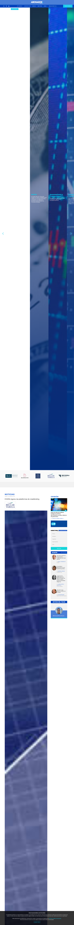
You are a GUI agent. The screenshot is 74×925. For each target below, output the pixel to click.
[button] (3, 6)
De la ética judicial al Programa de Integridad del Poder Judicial (61, 557)
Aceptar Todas (37, 922)
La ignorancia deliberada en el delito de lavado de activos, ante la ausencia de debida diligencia (61, 578)
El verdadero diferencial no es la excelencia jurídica (61, 567)
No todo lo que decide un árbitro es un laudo (61, 591)
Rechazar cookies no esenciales (55, 918)
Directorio (40, 6)
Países (45, 6)
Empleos (34, 6)
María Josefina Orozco (58, 616)
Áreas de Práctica (52, 6)
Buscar (59, 548)
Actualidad (19, 6)
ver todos (63, 552)
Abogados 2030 (27, 6)
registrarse (68, 6)
